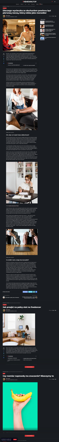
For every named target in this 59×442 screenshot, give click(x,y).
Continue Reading (29, 435)
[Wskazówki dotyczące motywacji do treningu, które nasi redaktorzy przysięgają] (42, 34)
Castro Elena (8, 15)
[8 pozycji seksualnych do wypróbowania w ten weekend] (42, 22)
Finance (4, 8)
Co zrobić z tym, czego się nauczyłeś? (29, 65)
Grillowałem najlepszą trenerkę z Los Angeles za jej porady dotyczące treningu (50, 30)
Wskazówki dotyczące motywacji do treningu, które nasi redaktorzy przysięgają (50, 34)
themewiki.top (29, 2)
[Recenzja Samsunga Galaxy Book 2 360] (42, 38)
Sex (3, 373)
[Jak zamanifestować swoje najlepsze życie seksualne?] (42, 26)
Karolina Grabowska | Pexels (14, 205)
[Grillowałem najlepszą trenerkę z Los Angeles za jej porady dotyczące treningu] (42, 30)
